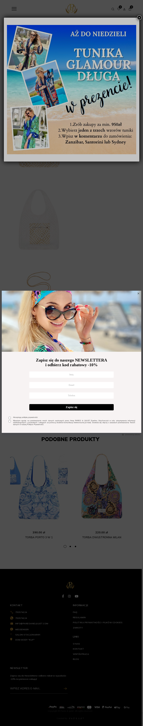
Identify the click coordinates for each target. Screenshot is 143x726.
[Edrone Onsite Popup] (71, 363)
